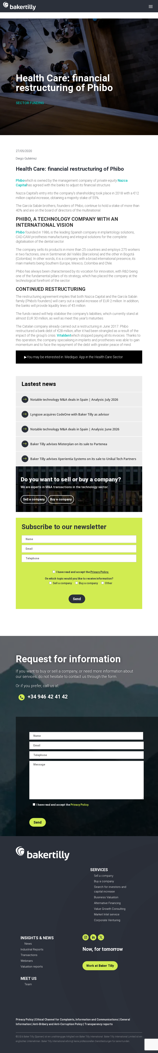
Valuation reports (32, 966)
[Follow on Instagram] (85, 937)
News (28, 943)
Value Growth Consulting (109, 909)
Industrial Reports (32, 949)
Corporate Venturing (107, 920)
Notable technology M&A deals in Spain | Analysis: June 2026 (74, 429)
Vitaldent (64, 335)
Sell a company (34, 499)
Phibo (20, 180)
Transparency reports (98, 1024)
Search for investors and (110, 887)
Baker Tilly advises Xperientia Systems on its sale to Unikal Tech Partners (83, 459)
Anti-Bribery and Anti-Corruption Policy (57, 1024)
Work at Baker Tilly (100, 966)
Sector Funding (30, 103)
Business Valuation (106, 897)
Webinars (27, 961)
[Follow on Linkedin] (93, 937)
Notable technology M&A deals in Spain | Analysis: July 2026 (74, 399)
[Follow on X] (101, 937)
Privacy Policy (24, 1019)
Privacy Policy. (99, 572)
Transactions (29, 955)
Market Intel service (106, 914)
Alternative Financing (107, 903)
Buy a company (61, 499)
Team (28, 984)
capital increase (104, 891)
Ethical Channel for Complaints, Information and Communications (76, 1019)
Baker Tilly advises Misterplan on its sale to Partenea (69, 444)
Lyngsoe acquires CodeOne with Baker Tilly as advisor (69, 414)
